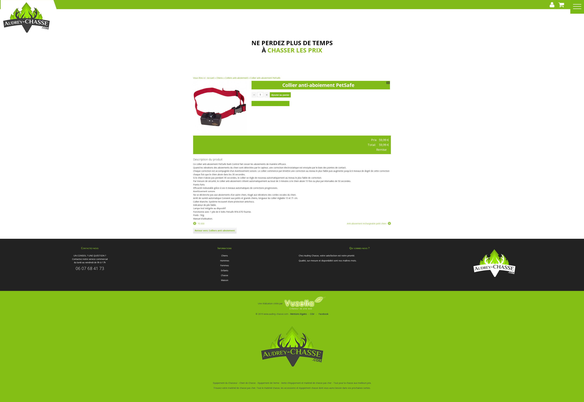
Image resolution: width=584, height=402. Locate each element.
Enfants (224, 270)
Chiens (219, 77)
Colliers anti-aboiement (237, 77)
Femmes (224, 265)
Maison (224, 280)
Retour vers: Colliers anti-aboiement (215, 230)
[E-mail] (388, 83)
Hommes (224, 260)
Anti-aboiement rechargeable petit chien (366, 223)
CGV (312, 313)
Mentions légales (298, 313)
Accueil (210, 77)
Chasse (224, 275)
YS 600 (201, 223)
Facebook (323, 313)
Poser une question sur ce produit (270, 103)
